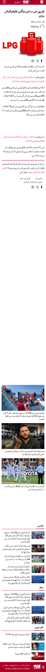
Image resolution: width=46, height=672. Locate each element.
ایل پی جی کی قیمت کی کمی (33, 182)
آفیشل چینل (33, 172)
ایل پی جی (39, 178)
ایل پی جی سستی (25, 178)
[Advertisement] (23, 126)
